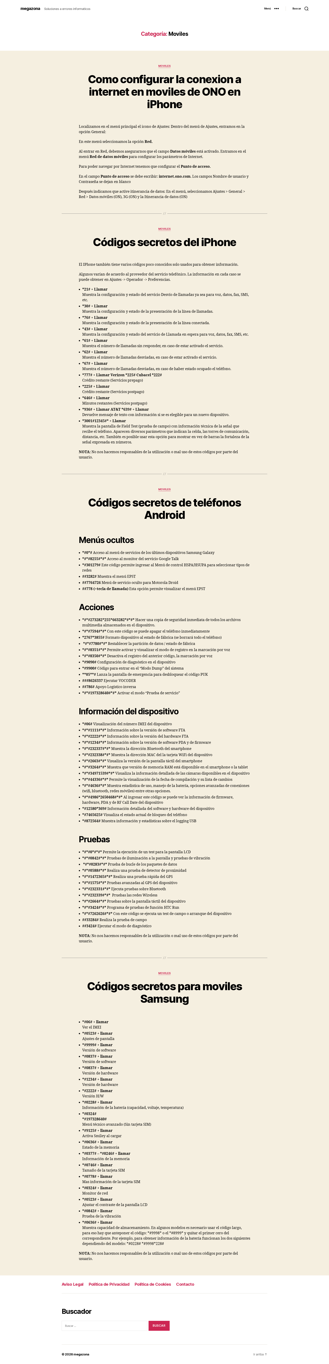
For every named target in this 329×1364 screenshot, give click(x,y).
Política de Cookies (153, 1284)
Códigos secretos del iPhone (164, 242)
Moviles (164, 66)
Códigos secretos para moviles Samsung (164, 992)
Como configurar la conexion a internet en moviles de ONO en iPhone (164, 91)
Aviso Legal (72, 1284)
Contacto (185, 1284)
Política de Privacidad (109, 1284)
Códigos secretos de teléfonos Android (164, 509)
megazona (30, 9)
